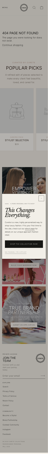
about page (30, 229)
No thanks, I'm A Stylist (15, 252)
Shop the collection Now (24, 244)
